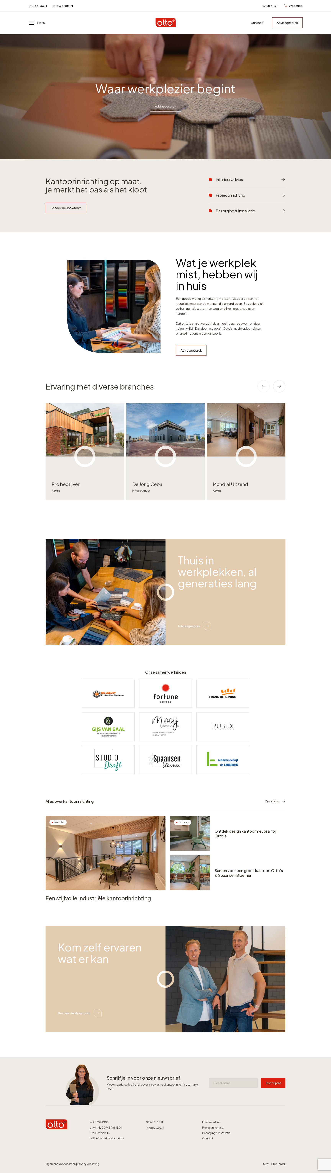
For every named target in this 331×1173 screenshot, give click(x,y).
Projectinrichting (212, 1127)
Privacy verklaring (88, 1164)
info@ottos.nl (63, 6)
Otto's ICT (270, 6)
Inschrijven (273, 1083)
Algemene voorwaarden (61, 1164)
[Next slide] (279, 386)
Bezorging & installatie (216, 1133)
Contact (257, 23)
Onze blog (272, 801)
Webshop (296, 6)
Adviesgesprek (287, 23)
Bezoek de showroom (65, 208)
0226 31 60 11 (38, 6)
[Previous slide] (263, 386)
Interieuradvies (211, 1122)
